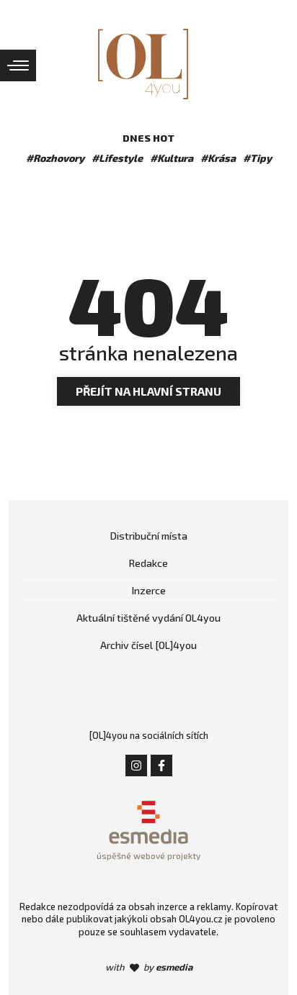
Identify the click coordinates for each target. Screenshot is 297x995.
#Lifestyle (117, 158)
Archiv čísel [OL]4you (148, 645)
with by (148, 967)
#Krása (218, 158)
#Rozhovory (55, 158)
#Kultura (171, 158)
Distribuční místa (148, 536)
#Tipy (257, 158)
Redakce (148, 563)
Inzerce (149, 590)
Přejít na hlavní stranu (148, 391)
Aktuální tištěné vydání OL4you (148, 618)
